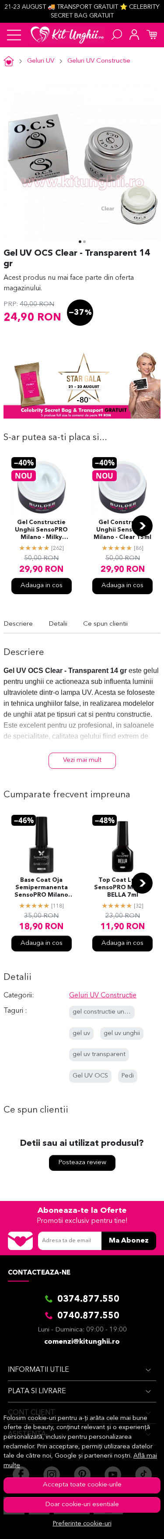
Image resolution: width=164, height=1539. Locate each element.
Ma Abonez (129, 1240)
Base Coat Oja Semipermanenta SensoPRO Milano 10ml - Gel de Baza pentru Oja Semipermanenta (41, 888)
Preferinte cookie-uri (82, 1524)
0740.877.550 (88, 1316)
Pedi (128, 1076)
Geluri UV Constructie (98, 61)
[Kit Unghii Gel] (67, 35)
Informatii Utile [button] (38, 1369)
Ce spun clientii (105, 624)
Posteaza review (82, 1162)
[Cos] (152, 35)
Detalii (58, 624)
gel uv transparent (99, 1054)
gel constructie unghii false (111, 1012)
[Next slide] (142, 525)
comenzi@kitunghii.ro (82, 1341)
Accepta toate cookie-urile (82, 1485)
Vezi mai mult (82, 760)
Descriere (18, 624)
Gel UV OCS (90, 1076)
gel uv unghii (122, 1033)
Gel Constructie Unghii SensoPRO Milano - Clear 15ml (122, 530)
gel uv (81, 1033)
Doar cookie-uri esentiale (82, 1504)
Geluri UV (40, 61)
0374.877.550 (88, 1299)
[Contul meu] (134, 35)
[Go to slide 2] (84, 241)
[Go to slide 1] (80, 241)
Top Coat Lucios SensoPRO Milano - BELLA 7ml (122, 887)
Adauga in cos (42, 585)
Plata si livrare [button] (37, 1391)
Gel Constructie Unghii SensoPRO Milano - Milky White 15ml (41, 531)
